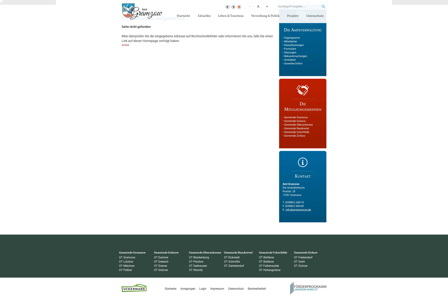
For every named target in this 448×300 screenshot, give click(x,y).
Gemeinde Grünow (295, 121)
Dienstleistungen (294, 45)
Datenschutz (315, 16)
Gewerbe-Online (293, 63)
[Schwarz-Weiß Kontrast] (227, 7)
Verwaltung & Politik (265, 16)
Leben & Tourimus (231, 16)
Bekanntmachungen (295, 56)
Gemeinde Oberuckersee (298, 124)
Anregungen (187, 288)
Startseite (183, 16)
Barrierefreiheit (257, 288)
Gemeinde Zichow (294, 135)
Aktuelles (204, 16)
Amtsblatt (290, 59)
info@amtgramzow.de (298, 209)
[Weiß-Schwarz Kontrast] (233, 7)
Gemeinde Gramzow (296, 117)
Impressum (217, 288)
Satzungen (290, 52)
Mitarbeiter (290, 41)
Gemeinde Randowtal (296, 128)
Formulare (290, 48)
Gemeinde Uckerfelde (296, 132)
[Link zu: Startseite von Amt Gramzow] (142, 11)
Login (202, 288)
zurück (125, 45)
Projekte (293, 16)
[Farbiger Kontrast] (239, 7)
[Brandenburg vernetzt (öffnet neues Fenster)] (308, 293)
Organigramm (292, 37)
